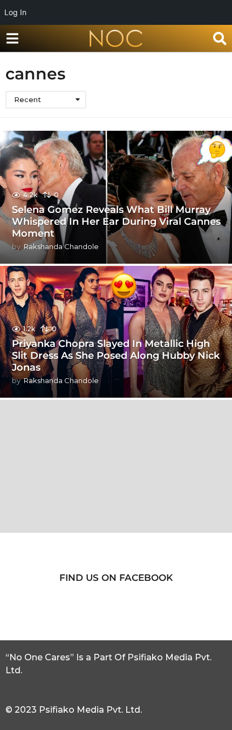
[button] (12, 38)
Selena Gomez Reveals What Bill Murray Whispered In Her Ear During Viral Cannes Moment (116, 221)
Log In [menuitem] (15, 12)
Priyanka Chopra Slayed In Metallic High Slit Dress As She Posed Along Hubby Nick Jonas (116, 355)
